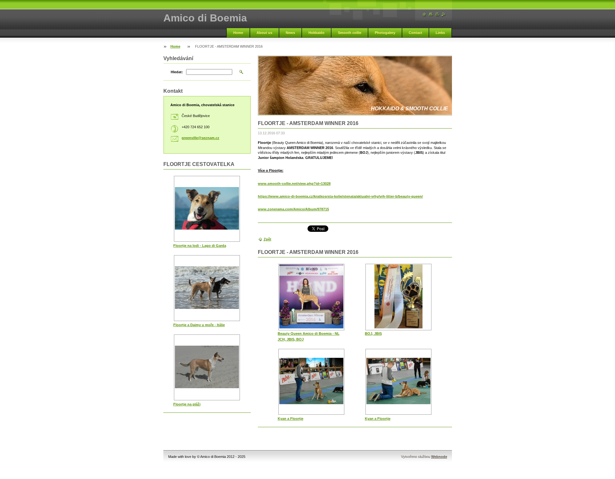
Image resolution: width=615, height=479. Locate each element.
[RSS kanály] (444, 14)
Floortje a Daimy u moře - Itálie (199, 325)
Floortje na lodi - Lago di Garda (199, 245)
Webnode (439, 457)
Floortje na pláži (187, 404)
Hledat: (177, 72)
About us (264, 33)
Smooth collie (349, 33)
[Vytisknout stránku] (437, 14)
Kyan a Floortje (290, 418)
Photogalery (385, 33)
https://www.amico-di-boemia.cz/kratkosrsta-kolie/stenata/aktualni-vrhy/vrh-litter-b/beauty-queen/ (340, 196)
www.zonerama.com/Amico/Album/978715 (293, 209)
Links (440, 33)
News (290, 33)
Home (238, 33)
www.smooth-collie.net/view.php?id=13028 (294, 183)
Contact (415, 33)
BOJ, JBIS (373, 333)
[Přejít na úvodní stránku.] (424, 14)
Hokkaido (316, 33)
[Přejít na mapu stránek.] (431, 14)
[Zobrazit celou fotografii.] (311, 297)
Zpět (267, 239)
